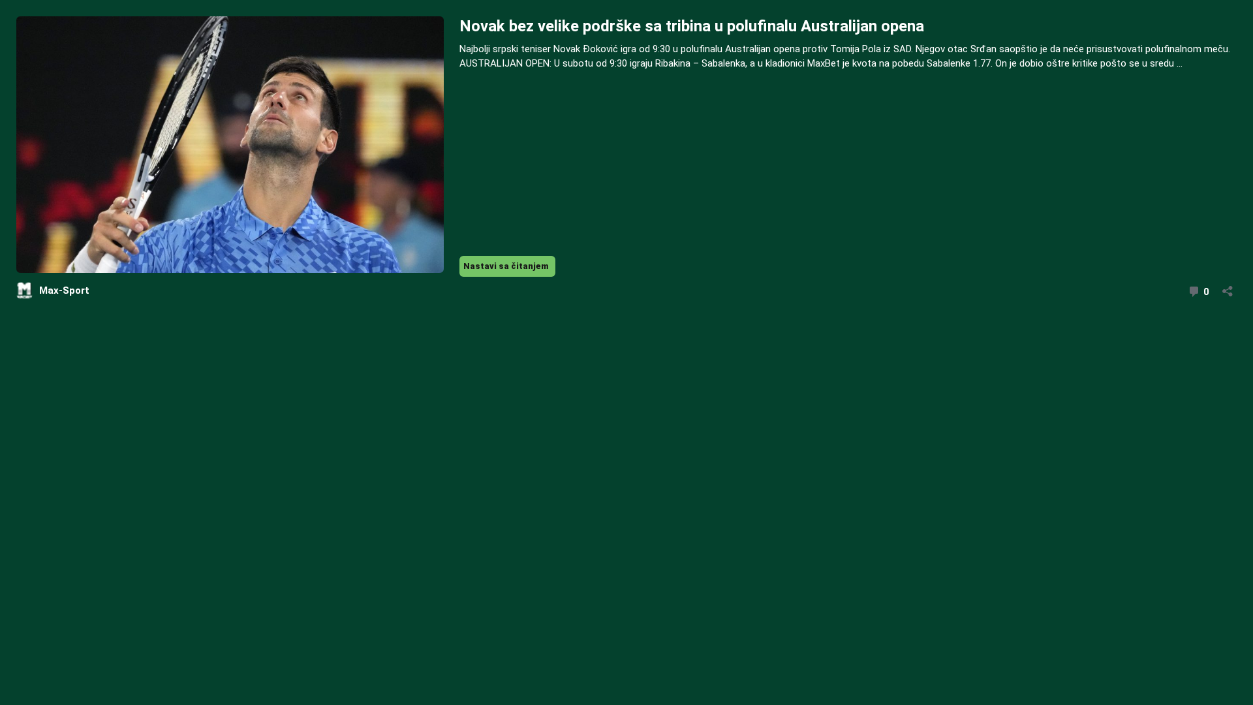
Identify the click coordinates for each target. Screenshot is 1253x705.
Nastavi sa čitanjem (509, 268)
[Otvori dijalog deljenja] (1227, 287)
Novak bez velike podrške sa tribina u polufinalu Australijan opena (691, 26)
